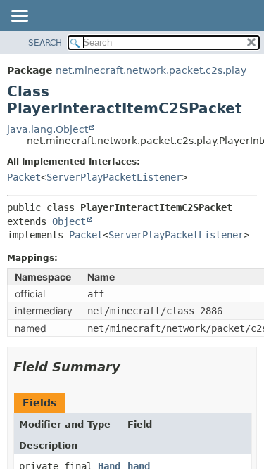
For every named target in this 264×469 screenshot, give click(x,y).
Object (69, 221)
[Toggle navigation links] (19, 17)
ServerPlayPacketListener (114, 177)
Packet (24, 177)
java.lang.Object (47, 129)
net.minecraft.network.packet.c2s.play (151, 70)
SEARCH (45, 43)
